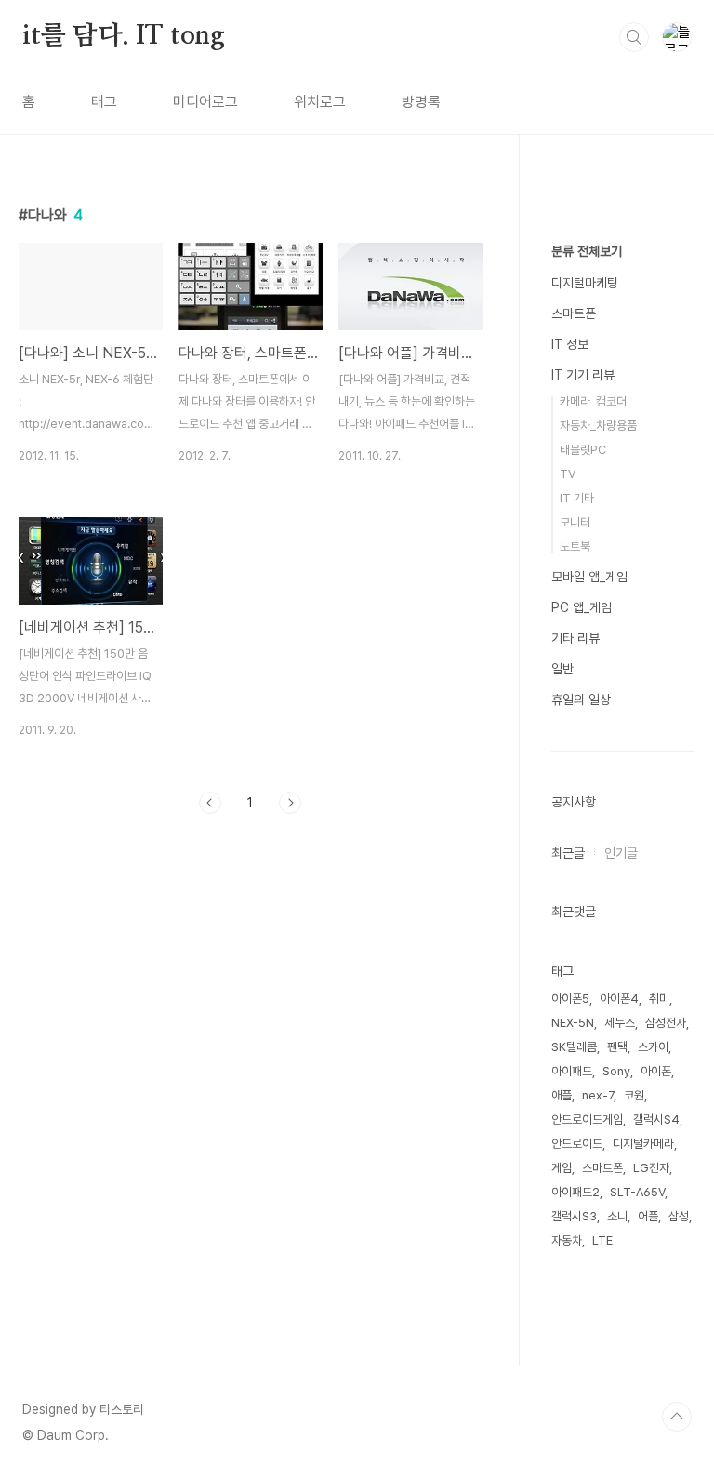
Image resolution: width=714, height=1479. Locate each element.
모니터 (575, 522)
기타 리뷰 (575, 638)
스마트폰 (573, 313)
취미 (659, 999)
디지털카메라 (643, 1144)
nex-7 (598, 1095)
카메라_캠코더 (593, 401)
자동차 (566, 1240)
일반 (562, 668)
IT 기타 (577, 498)
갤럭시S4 (656, 1119)
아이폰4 (619, 999)
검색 (634, 37)
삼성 (678, 1216)
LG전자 (651, 1168)
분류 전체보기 (586, 251)
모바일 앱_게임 (589, 576)
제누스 (619, 1023)
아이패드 (571, 1071)
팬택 (617, 1047)
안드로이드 (576, 1144)
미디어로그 (205, 102)
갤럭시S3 (574, 1216)
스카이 (653, 1047)
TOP (677, 1417)
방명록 (421, 102)
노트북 (575, 546)
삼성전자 (665, 1023)
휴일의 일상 (581, 699)
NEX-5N (572, 1023)
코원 (634, 1095)
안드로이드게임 (587, 1119)
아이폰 (656, 1071)
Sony (616, 1071)
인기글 (621, 853)
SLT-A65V (637, 1192)
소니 (617, 1216)
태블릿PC (583, 450)
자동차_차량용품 (598, 426)
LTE (602, 1240)
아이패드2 (575, 1192)
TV (567, 474)
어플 (648, 1216)
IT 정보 (569, 344)
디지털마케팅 (584, 282)
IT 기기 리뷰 (583, 374)
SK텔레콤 (574, 1047)
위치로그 (320, 102)
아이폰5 (570, 999)
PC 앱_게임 (581, 607)
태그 (104, 102)
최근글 (568, 853)
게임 (561, 1168)
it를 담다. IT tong (123, 36)
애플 (561, 1095)
